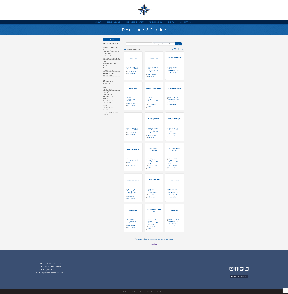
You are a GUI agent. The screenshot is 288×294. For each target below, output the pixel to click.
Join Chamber (155, 22)
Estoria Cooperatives (109, 68)
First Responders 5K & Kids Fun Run (111, 113)
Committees (186, 22)
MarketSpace (178, 238)
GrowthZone (163, 291)
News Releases (140, 238)
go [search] (179, 44)
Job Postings (139, 239)
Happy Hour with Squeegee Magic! (108, 95)
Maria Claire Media (108, 56)
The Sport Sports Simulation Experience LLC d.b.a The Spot (111, 51)
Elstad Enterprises (108, 73)
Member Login (114, 22)
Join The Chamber (168, 239)
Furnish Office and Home (110, 47)
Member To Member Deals (167, 238)
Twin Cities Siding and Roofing (109, 64)
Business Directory (130, 238)
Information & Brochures (156, 239)
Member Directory (135, 22)
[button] (125, 49)
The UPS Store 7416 (109, 75)
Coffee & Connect (108, 89)
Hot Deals (157, 238)
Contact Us (146, 239)
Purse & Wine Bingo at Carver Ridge (110, 101)
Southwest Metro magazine (111, 58)
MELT (104, 61)
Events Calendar (149, 238)
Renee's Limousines (109, 70)
